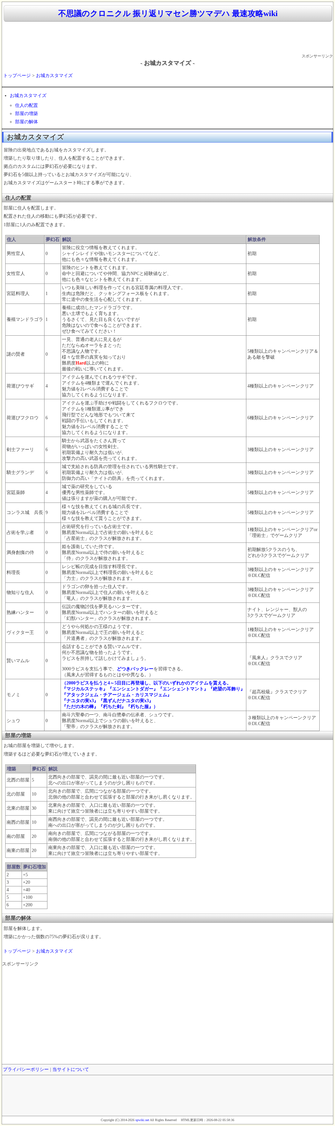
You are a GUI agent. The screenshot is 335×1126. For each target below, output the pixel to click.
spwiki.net (142, 1120)
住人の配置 (26, 105)
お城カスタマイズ (54, 75)
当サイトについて (70, 1069)
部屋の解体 (26, 121)
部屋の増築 (26, 113)
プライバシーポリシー (26, 1069)
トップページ (17, 75)
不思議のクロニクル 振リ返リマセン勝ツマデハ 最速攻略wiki (168, 13)
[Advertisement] (167, 38)
